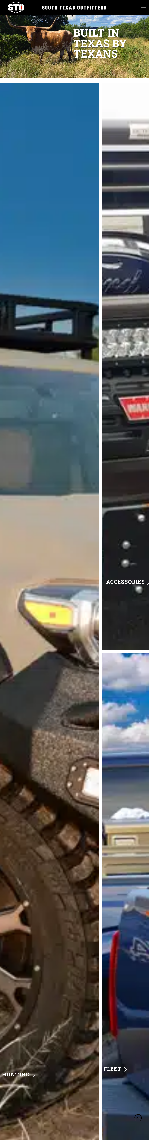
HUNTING (16, 1074)
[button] (4, 77)
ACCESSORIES (125, 581)
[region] (74, 39)
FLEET (112, 1068)
